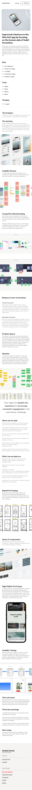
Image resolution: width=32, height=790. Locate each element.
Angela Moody (6, 3)
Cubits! (4, 780)
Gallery (4, 783)
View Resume (6, 759)
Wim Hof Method (7, 772)
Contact (17, 3)
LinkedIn (4, 762)
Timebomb (5, 777)
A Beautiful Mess (7, 774)
